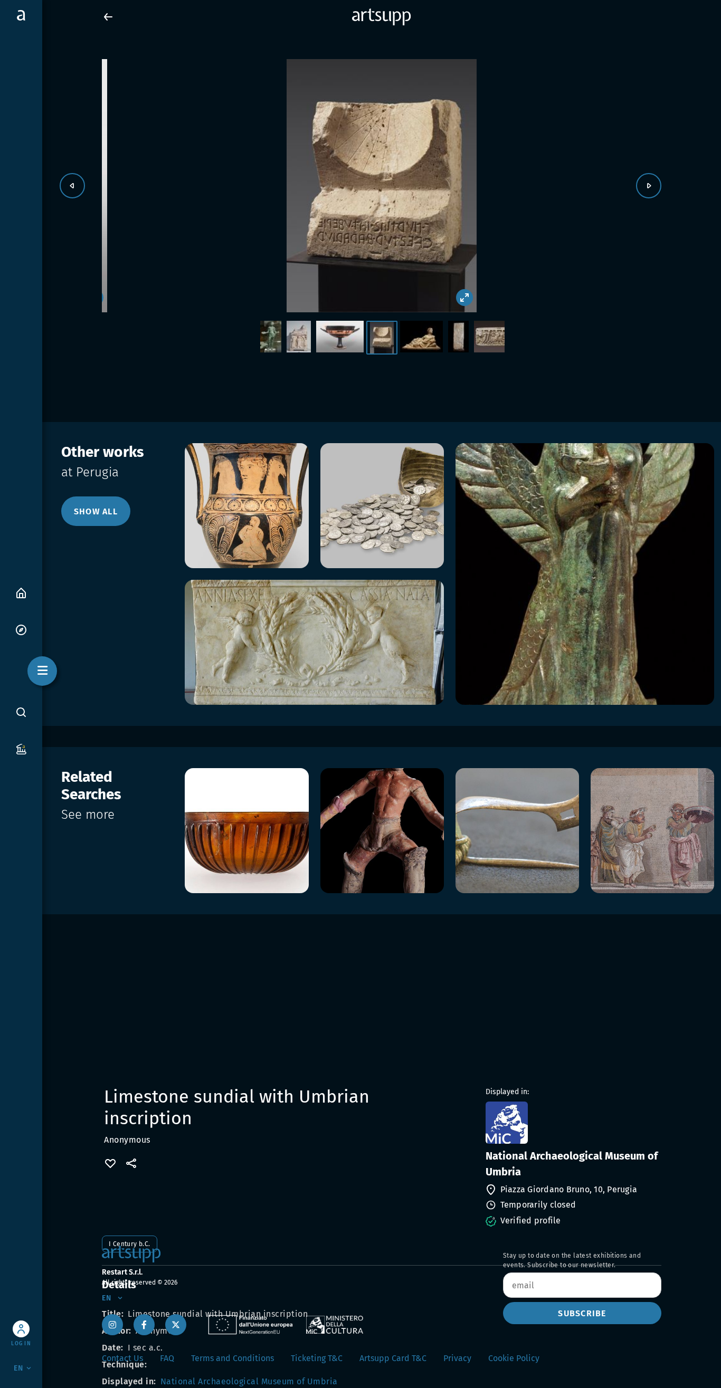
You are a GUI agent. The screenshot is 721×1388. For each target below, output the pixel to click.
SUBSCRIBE (582, 1313)
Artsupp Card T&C (392, 1358)
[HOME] (21, 592)
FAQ (167, 1358)
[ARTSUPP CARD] (21, 748)
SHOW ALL (96, 511)
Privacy (457, 1358)
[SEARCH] (21, 712)
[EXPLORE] (21, 629)
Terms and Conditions (232, 1358)
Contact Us (122, 1358)
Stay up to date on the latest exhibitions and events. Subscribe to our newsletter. (572, 1260)
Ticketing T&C (317, 1358)
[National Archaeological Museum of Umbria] (572, 1123)
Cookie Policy (513, 1358)
